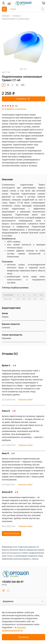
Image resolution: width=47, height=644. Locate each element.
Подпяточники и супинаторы (15, 19)
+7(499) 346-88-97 (12, 581)
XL (17, 85)
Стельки (16, 16)
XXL (22, 85)
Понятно (23, 637)
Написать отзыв (11, 533)
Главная (5, 16)
